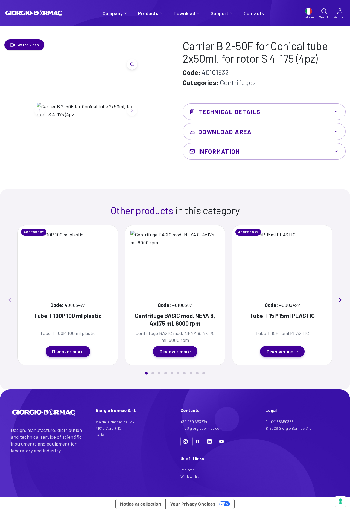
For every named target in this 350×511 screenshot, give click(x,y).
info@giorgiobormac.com (201, 428)
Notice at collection (140, 504)
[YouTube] (221, 441)
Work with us (191, 476)
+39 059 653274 (193, 421)
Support (219, 13)
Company (113, 13)
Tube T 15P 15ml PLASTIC (282, 315)
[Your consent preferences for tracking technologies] (340, 501)
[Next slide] (132, 110)
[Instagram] (185, 441)
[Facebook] (197, 441)
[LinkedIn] (209, 441)
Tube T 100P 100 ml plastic (68, 315)
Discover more (68, 351)
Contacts (254, 13)
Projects (187, 469)
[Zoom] (132, 64)
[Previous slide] (39, 110)
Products (148, 13)
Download (184, 13)
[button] (146, 373)
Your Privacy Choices (192, 504)
